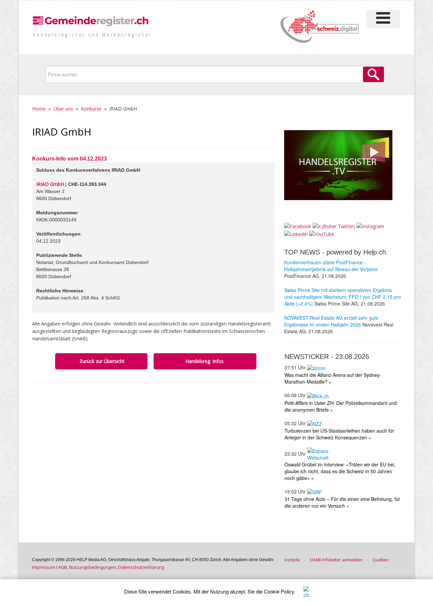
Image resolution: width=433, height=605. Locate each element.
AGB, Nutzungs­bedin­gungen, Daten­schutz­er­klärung (111, 567)
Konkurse (91, 108)
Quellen (380, 560)
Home (39, 108)
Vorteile (292, 560)
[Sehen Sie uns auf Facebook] (297, 226)
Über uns (63, 108)
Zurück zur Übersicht (101, 361)
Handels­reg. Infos (205, 361)
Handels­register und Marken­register (92, 34)
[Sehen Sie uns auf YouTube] (321, 234)
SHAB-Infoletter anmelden (336, 560)
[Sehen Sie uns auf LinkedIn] (296, 234)
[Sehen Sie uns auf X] (334, 226)
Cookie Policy (279, 591)
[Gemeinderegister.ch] (91, 20)
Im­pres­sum (43, 567)
